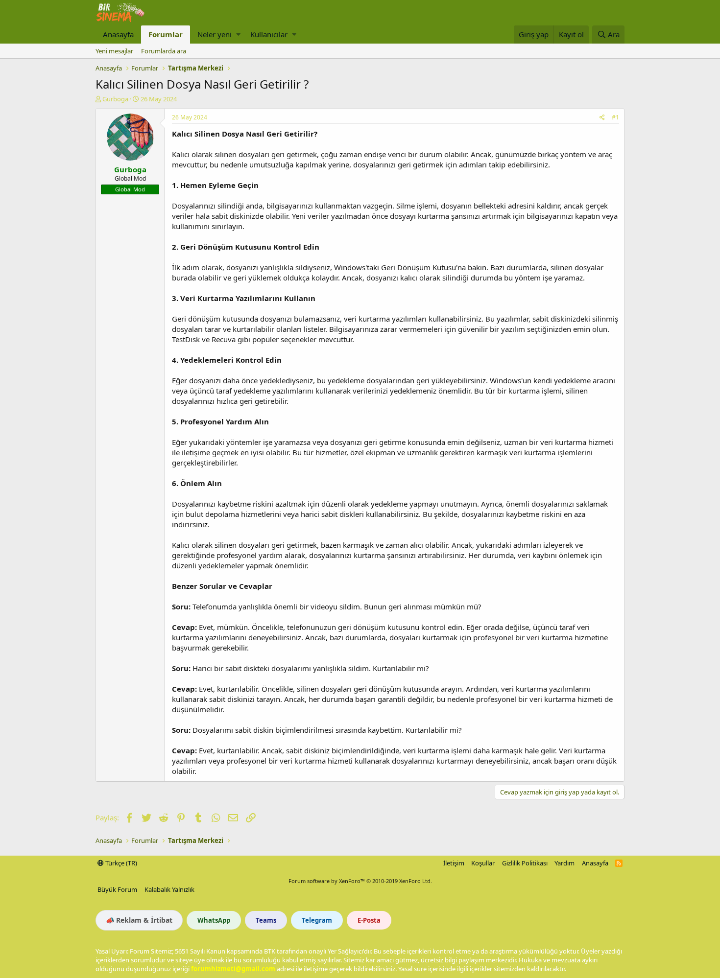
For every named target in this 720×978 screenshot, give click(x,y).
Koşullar (483, 863)
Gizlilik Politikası (525, 863)
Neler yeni (214, 34)
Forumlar (165, 34)
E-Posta (369, 920)
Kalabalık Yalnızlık (169, 889)
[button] (238, 34)
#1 (615, 117)
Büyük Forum (117, 889)
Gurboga (115, 98)
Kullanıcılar (269, 34)
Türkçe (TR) (120, 863)
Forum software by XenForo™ (360, 881)
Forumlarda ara (163, 51)
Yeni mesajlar (114, 51)
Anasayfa (118, 34)
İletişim (453, 863)
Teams (266, 920)
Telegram (317, 920)
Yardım (564, 863)
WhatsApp (213, 920)
